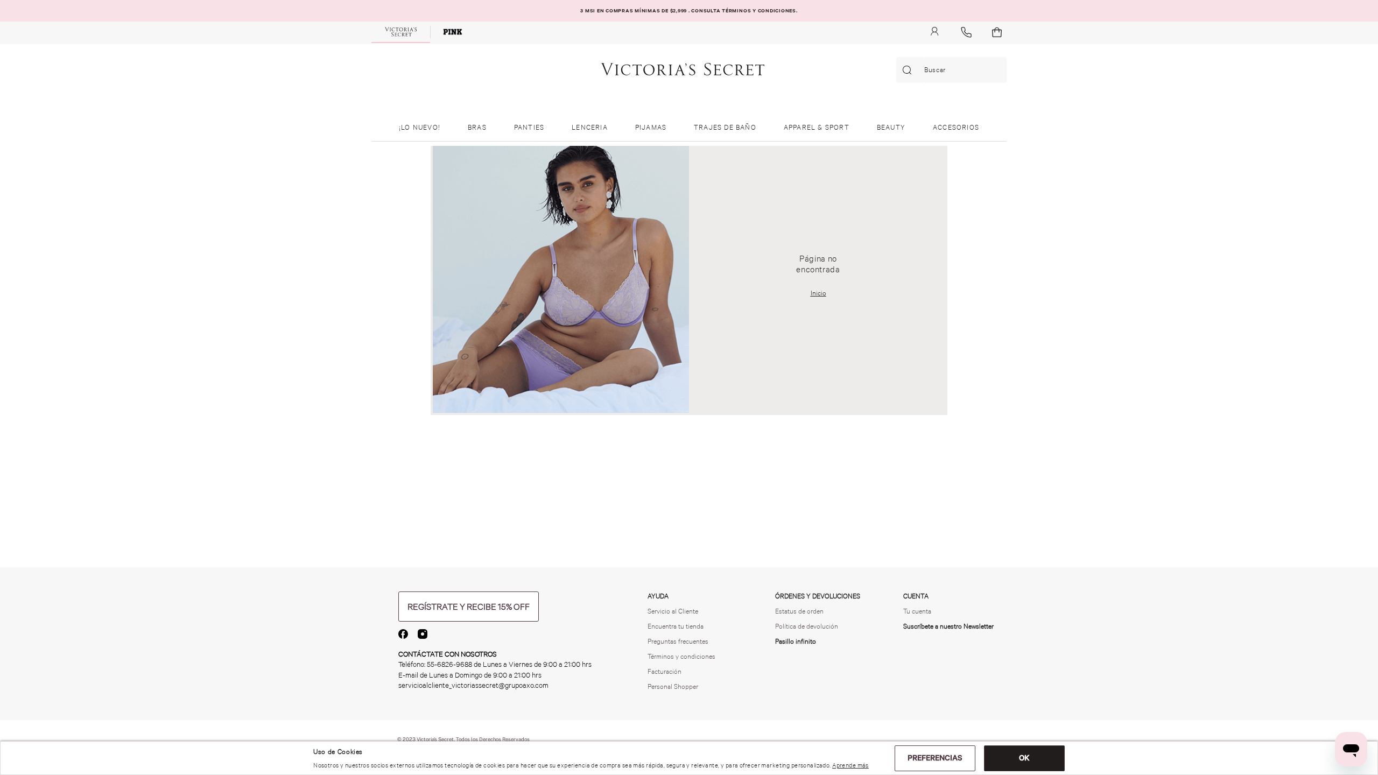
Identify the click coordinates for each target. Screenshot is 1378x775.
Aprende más (850, 765)
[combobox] (951, 70)
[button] (468, 606)
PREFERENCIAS (935, 758)
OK (1024, 758)
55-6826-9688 (449, 664)
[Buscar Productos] (909, 70)
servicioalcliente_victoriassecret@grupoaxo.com (473, 685)
